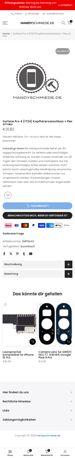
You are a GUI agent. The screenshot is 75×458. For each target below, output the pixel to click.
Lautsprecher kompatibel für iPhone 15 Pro (18, 355)
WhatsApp (34, 13)
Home (6, 33)
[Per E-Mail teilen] (30, 253)
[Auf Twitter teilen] (10, 253)
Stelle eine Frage (13, 233)
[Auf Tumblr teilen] (24, 253)
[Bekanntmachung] (30, 5)
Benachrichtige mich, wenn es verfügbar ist (38, 215)
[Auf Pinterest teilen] (17, 253)
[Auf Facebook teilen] (4, 253)
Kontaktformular (55, 13)
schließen (66, 5)
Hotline (18, 13)
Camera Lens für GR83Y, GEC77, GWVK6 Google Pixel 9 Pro (55, 355)
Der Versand (31, 136)
